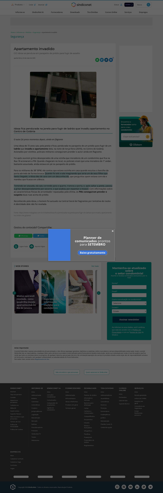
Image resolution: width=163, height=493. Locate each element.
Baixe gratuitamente (92, 252)
